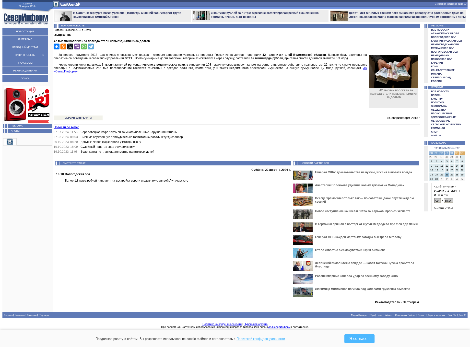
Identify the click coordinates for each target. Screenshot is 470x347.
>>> (458, 148)
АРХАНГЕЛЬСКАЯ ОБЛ (445, 33)
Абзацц (388, 315)
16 (431, 170)
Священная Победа (405, 315)
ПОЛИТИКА (438, 102)
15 (462, 165)
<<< (436, 148)
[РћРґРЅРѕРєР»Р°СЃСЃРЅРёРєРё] (63, 46)
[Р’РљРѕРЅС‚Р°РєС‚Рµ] (56, 46)
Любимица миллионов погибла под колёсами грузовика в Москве (362, 289)
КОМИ (434, 66)
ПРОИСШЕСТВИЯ (441, 113)
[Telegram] (91, 46)
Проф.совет (376, 315)
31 (436, 179)
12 (447, 165)
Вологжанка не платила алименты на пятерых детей (117, 151)
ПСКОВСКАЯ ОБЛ (441, 59)
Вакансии (31, 315)
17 (436, 170)
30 (431, 179)
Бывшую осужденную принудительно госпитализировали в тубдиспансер (132, 137)
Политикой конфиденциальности (260, 339)
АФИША (436, 135)
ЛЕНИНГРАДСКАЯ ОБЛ (445, 44)
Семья (421, 315)
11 (441, 165)
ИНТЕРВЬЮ (25, 39)
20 (451, 170)
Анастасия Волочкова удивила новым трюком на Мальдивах (359, 185)
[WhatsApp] (84, 46)
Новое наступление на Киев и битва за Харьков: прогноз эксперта (363, 211)
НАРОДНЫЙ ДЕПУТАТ (25, 47)
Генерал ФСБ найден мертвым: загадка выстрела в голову (358, 237)
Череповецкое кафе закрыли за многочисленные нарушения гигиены (129, 132)
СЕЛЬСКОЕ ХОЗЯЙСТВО (446, 124)
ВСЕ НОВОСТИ (440, 29)
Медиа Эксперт (359, 315)
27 (451, 174)
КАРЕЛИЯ (437, 62)
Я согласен (359, 338)
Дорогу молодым (436, 315)
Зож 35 (452, 315)
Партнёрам (411, 302)
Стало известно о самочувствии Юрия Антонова (350, 250)
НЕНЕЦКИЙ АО (440, 55)
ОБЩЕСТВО (438, 109)
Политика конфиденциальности (222, 324)
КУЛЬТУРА (437, 98)
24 (436, 174)
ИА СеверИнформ (279, 326)
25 (441, 174)
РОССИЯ (436, 81)
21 (457, 170)
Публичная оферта (256, 324)
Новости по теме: (66, 127)
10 (436, 165)
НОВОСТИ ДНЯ (25, 31)
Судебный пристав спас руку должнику (108, 147)
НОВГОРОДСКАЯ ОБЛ (444, 51)
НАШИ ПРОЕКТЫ (25, 55)
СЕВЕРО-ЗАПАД (441, 77)
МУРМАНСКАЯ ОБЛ (442, 48)
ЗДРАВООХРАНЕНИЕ (444, 117)
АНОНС (15, 130)
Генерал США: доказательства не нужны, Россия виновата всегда (363, 172)
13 (451, 165)
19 (447, 170)
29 (462, 174)
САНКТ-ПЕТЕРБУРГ (443, 70)
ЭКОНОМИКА (439, 106)
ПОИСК (25, 78)
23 (431, 174)
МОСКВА (436, 73)
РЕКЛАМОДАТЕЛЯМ (25, 70)
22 (462, 170)
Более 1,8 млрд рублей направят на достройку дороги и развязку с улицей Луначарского (126, 180)
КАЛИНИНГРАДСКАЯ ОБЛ (446, 40)
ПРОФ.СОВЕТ (25, 62)
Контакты (20, 315)
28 (457, 174)
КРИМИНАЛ (438, 128)
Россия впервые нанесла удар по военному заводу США (356, 276)
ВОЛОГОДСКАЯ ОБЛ (443, 37)
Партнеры (44, 315)
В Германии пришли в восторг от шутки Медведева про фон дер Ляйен (366, 224)
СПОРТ (435, 131)
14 (457, 165)
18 (441, 170)
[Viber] (77, 46)
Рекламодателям (387, 302)
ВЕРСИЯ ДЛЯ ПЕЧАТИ (78, 117)
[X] (70, 46)
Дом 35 (462, 315)
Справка (8, 315)
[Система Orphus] (447, 210)
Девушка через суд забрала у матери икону (111, 142)
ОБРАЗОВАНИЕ (440, 120)
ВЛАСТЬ (436, 95)
